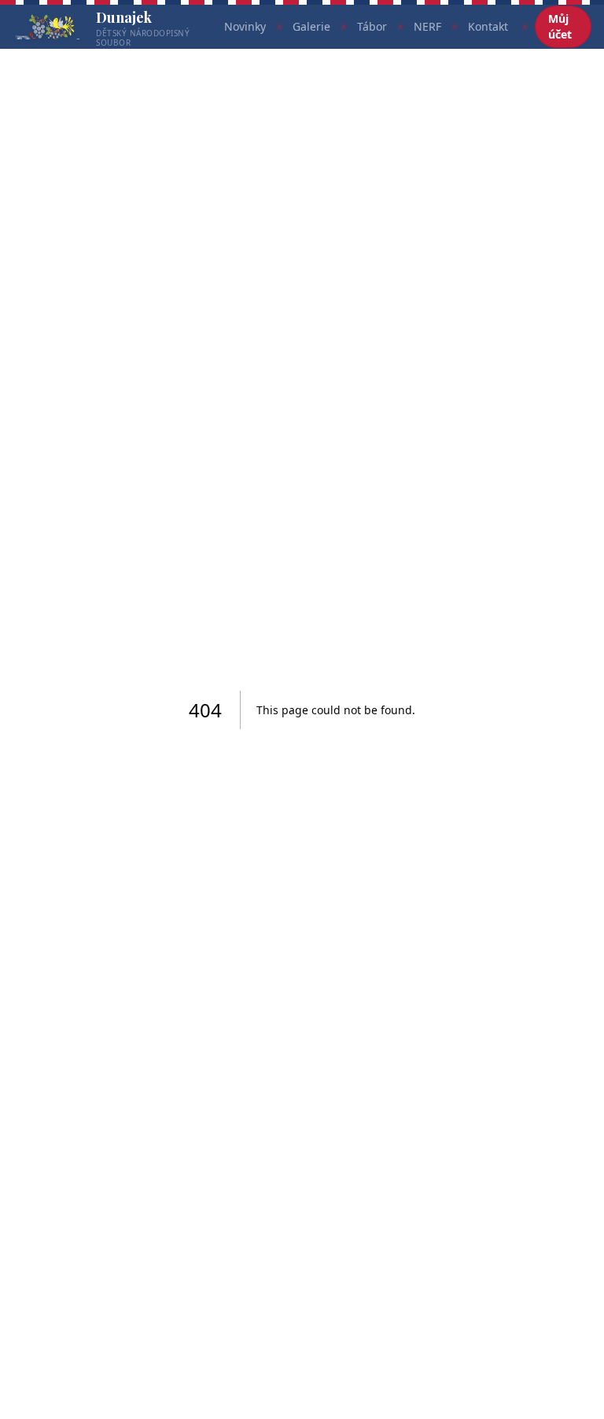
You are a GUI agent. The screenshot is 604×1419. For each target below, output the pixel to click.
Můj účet (560, 26)
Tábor (372, 26)
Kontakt (488, 26)
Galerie (311, 26)
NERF (427, 26)
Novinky (245, 26)
